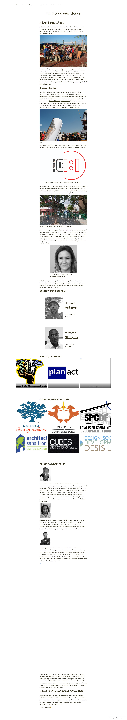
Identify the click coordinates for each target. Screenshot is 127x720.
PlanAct (63, 386)
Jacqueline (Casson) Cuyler (58, 274)
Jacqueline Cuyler (56, 234)
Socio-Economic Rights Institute (95, 386)
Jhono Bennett (67, 230)
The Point (62, 186)
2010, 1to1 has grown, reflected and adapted (56, 92)
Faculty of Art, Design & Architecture (59, 101)
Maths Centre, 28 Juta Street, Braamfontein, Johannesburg (57, 226)
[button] (41, 125)
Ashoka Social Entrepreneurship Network (69, 96)
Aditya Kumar (44, 520)
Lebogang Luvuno (45, 548)
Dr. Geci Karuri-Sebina (47, 484)
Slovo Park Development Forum (58, 31)
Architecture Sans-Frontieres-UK (62, 99)
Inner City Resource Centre (31, 386)
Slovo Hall (60, 71)
